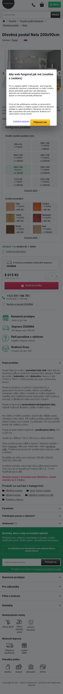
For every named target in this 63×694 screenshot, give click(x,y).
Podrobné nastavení (21, 121)
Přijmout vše (40, 122)
